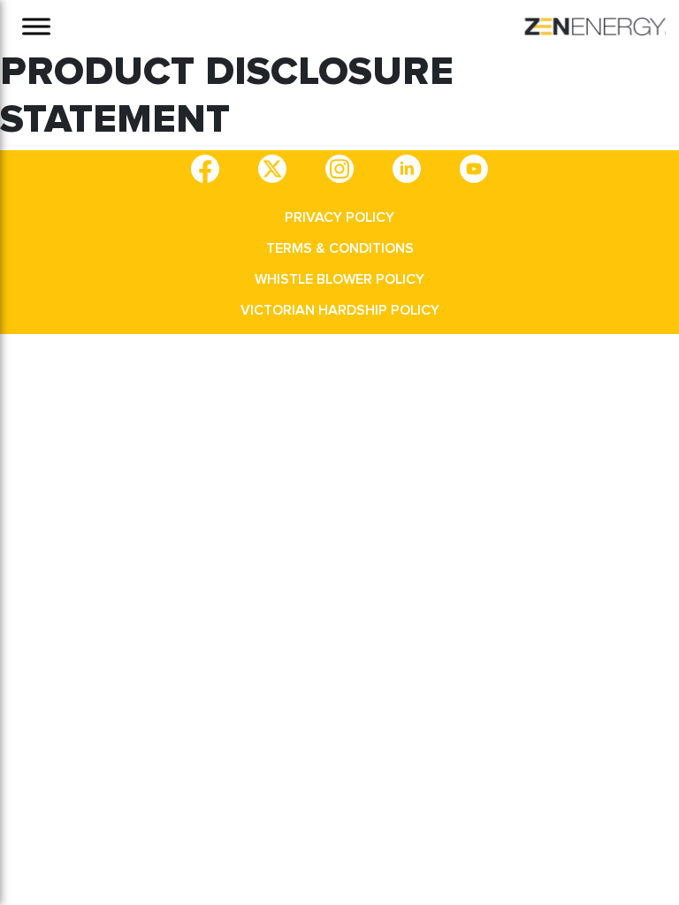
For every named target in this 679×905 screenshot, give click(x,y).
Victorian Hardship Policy (339, 310)
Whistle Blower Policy (339, 279)
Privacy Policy (339, 217)
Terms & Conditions (340, 248)
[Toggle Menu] (36, 26)
